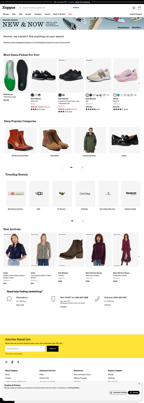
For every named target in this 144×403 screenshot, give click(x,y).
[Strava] (18, 362)
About (7, 375)
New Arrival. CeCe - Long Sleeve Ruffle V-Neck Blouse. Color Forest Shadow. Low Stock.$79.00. (44, 258)
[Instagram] (6, 362)
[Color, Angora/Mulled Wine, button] (101, 95)
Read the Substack (82, 2)
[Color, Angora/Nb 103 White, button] (104, 95)
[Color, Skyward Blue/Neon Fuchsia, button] (118, 95)
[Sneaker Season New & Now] (72, 23)
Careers (8, 378)
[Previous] (61, 167)
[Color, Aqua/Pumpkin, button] (63, 95)
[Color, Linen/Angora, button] (94, 95)
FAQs (41, 375)
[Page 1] (71, 167)
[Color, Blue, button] (36, 95)
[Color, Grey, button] (39, 95)
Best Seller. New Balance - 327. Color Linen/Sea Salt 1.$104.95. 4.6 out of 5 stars (98, 84)
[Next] (139, 83)
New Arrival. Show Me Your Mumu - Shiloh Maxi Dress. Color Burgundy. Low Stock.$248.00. (126, 257)
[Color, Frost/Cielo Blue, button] (121, 95)
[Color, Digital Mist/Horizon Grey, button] (97, 95)
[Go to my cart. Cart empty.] (139, 8)
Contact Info (44, 378)
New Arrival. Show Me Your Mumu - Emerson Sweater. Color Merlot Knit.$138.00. (98, 257)
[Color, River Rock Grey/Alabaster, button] (128, 95)
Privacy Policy (74, 388)
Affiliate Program (80, 378)
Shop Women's (123, 27)
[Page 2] (73, 167)
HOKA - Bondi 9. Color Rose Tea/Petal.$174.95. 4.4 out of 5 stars (126, 84)
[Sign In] (133, 8)
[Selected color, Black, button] (32, 95)
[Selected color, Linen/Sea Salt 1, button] (87, 95)
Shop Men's (136, 27)
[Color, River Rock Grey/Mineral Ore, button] (125, 95)
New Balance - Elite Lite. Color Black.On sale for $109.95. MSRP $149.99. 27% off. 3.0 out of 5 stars (44, 84)
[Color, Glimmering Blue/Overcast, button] (131, 95)
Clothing (111, 378)
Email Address (12, 349)
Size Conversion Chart (82, 375)
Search (76, 8)
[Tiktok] (12, 362)
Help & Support (136, 14)
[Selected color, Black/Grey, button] (60, 95)
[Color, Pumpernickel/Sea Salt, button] (90, 95)
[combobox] (44, 8)
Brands (111, 375)
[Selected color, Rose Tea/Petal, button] (115, 95)
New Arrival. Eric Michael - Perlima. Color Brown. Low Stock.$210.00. (71, 257)
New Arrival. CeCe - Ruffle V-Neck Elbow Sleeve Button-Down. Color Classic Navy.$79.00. (16, 258)
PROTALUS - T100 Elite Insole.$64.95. (16, 79)
